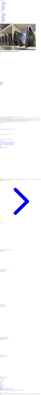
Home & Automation (4, 4)
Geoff (0, 83)
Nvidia (32, 119)
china (0, 147)
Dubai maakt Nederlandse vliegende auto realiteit (4, 377)
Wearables (3, 6)
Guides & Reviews (2, 9)
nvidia (6, 147)
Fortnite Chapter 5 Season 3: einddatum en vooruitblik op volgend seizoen (6, 249)
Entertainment (2, 7)
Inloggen (2, 10)
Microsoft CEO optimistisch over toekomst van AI (4, 338)
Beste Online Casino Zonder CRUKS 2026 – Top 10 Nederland (5, 134)
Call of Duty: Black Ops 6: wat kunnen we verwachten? (4, 269)
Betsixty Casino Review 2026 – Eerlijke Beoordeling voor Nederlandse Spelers (7, 144)
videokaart (7, 147)
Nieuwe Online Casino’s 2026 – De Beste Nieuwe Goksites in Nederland (6, 139)
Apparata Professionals (4, 3)
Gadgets (2, 5)
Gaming (3, 8)
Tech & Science (3, 2)
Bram (0, 82)
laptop (4, 147)
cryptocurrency (2, 147)
